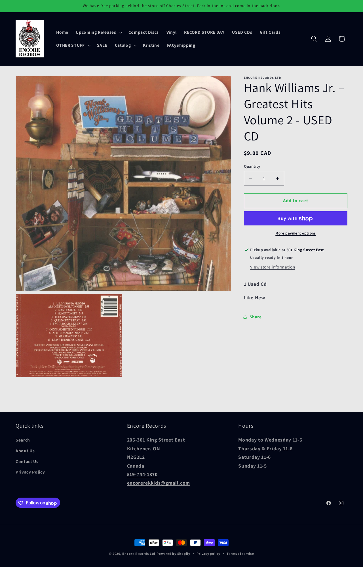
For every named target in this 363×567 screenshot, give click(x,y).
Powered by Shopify (173, 553)
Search (23, 440)
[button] (98, 32)
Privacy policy (208, 553)
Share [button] (256, 317)
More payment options (295, 233)
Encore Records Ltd (138, 553)
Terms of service (240, 553)
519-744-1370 (142, 474)
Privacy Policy (30, 472)
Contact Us (27, 461)
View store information (272, 267)
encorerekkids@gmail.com (158, 483)
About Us (25, 451)
